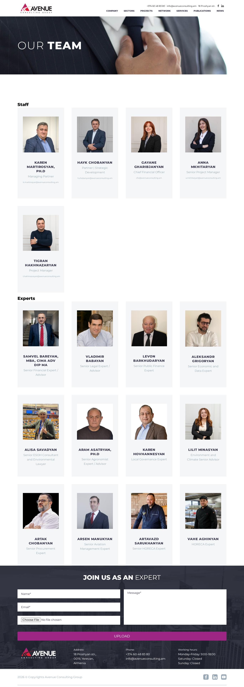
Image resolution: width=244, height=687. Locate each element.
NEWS (220, 10)
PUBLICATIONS (202, 10)
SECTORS (129, 10)
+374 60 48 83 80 (156, 6)
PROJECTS (146, 10)
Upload (122, 636)
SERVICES (182, 10)
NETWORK (164, 10)
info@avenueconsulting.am (181, 6)
